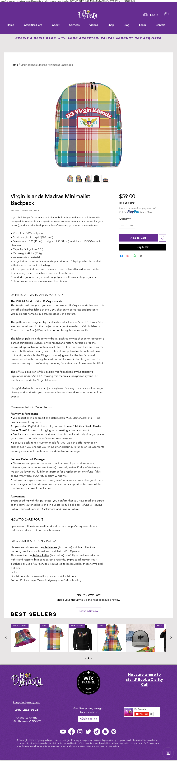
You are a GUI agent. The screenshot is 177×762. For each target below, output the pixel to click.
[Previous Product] (6, 637)
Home (14, 65)
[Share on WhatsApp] (134, 256)
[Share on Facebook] (121, 256)
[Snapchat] (105, 731)
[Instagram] (80, 731)
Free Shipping (126, 202)
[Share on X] (141, 256)
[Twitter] (88, 731)
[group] (88, 638)
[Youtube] (63, 731)
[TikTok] (97, 731)
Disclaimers (48, 508)
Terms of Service (29, 508)
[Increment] (132, 225)
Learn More (146, 211)
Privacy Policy (70, 508)
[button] (166, 14)
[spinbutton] (127, 225)
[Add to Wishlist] (162, 238)
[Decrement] (122, 225)
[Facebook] (71, 731)
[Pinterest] (113, 731)
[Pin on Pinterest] (128, 256)
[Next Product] (171, 637)
